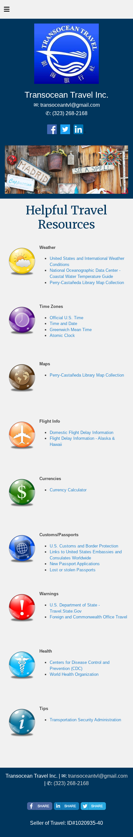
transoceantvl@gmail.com (98, 776)
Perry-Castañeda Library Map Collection (87, 282)
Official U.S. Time (66, 317)
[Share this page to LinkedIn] (66, 806)
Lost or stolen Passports (73, 569)
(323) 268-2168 (71, 783)
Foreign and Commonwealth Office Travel (88, 617)
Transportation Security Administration (85, 719)
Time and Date (63, 323)
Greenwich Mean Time (71, 329)
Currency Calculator (68, 489)
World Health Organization (74, 674)
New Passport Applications (75, 563)
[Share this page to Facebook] (39, 806)
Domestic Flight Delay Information (81, 432)
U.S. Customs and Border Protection (84, 546)
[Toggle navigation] (7, 11)
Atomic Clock (62, 335)
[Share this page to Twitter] (93, 806)
